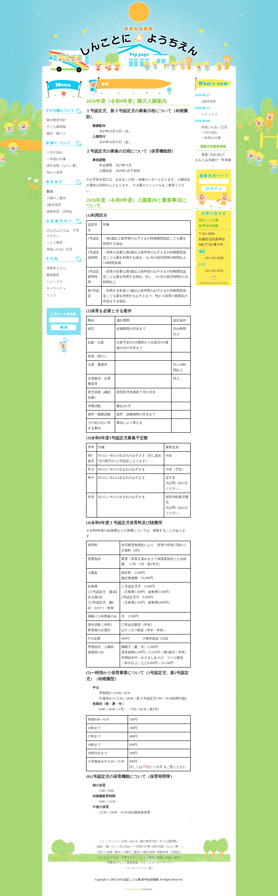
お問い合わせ (129, 841)
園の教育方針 (56, 120)
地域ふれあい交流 (59, 249)
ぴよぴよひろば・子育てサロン (118, 857)
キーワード (54, 288)
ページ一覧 (144, 868)
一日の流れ (54, 152)
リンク (51, 295)
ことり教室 (54, 242)
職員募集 (52, 275)
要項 (49, 191)
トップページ (110, 841)
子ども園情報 (56, 126)
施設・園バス (56, 133)
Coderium (146, 889)
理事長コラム (56, 268)
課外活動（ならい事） (62, 165)
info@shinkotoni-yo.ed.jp (213, 282)
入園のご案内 (56, 198)
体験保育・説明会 (59, 211)
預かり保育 (54, 172)
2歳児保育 (53, 204)
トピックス (54, 281)
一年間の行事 (56, 159)
